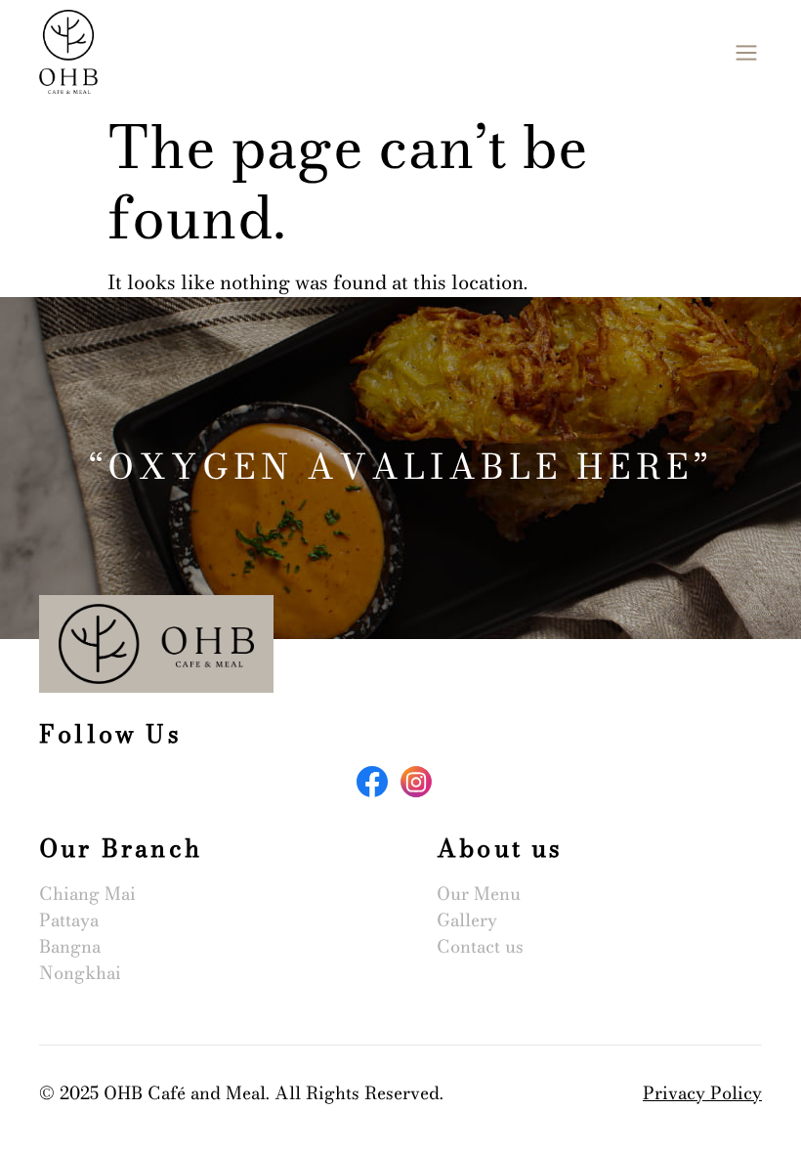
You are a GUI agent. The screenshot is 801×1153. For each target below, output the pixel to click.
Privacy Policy (702, 1093)
